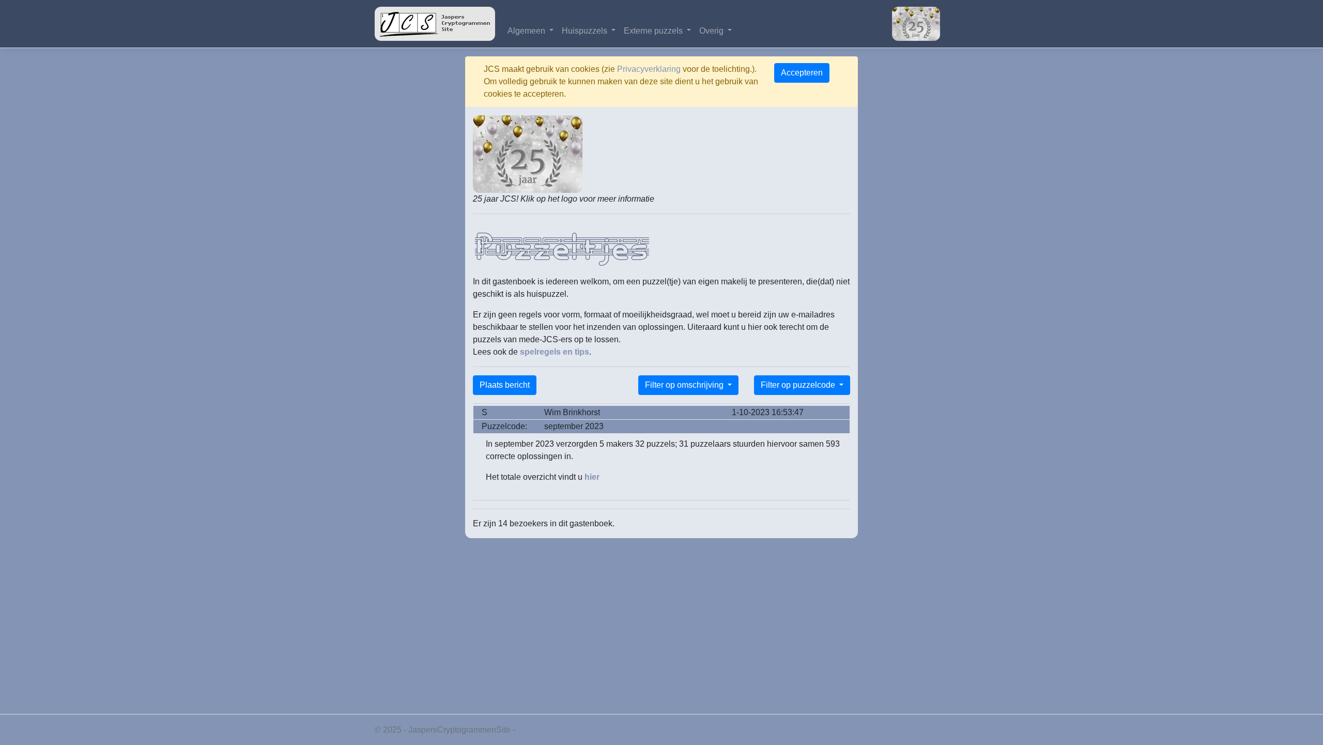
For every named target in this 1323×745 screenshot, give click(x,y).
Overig (712, 30)
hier (591, 477)
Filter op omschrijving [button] (685, 385)
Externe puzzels (654, 30)
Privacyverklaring (649, 69)
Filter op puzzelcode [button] (799, 385)
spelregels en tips (554, 351)
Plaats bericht (505, 385)
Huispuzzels (585, 30)
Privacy (531, 729)
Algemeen (527, 30)
